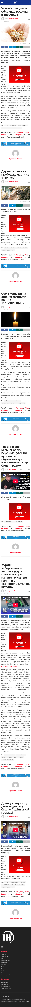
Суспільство (4, 962)
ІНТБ (6, 125)
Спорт (2, 968)
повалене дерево (16, 247)
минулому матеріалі (9, 666)
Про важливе (4, 984)
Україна (3, 970)
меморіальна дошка (7, 884)
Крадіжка (4, 128)
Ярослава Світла (13, 18)
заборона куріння (7, 757)
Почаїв (25, 247)
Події (2, 958)
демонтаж (22, 882)
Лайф (2, 966)
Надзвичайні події (5, 960)
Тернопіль (3, 954)
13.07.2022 (6, 21)
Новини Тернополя (7, 759)
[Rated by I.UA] (5, 947)
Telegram (19, 132)
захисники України (15, 400)
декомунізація (14, 882)
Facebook (4, 135)
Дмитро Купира (21, 754)
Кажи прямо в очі (5, 986)
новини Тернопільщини (8, 403)
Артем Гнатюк (12, 469)
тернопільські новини (15, 128)
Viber (27, 132)
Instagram (18, 135)
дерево (7, 247)
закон (15, 757)
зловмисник (13, 125)
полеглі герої (21, 403)
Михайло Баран (19, 884)
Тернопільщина (5, 956)
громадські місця (10, 754)
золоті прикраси (23, 125)
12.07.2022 (22, 469)
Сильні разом (18, 521)
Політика (3, 964)
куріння (21, 757)
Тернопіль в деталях (6, 988)
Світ (2, 973)
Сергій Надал (9, 521)
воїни (6, 400)
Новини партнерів (5, 975)
